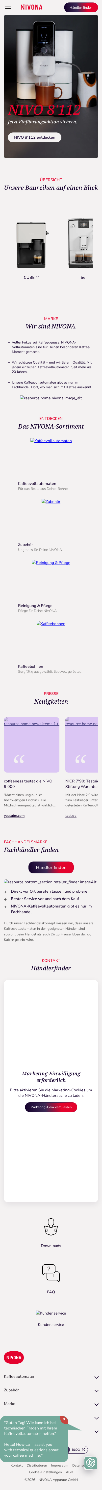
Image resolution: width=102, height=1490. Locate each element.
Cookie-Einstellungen (45, 1472)
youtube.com (14, 815)
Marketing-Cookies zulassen (51, 1107)
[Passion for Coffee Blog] (75, 1450)
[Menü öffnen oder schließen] (8, 7)
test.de (70, 815)
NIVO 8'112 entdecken (34, 137)
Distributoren (37, 1465)
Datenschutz (81, 1465)
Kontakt (17, 1465)
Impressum (59, 1465)
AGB (69, 1472)
